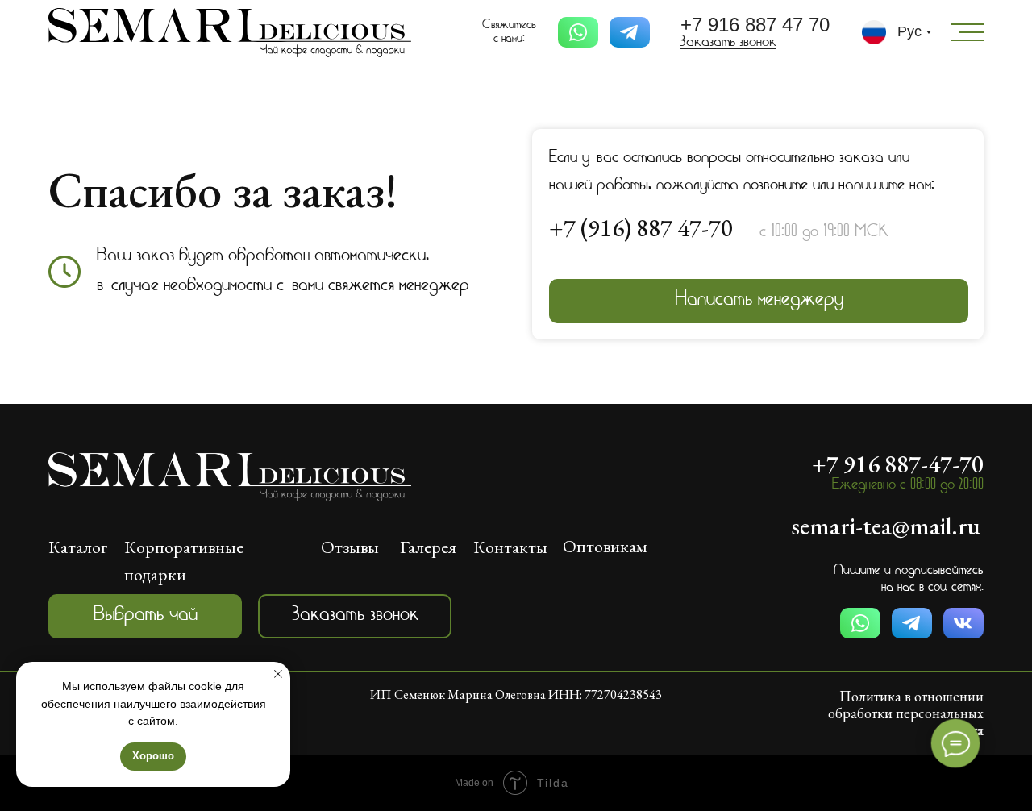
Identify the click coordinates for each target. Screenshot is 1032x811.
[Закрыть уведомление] (278, 674)
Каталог (77, 547)
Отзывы (350, 547)
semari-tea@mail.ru (886, 526)
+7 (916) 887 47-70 (641, 227)
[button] (355, 616)
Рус (909, 31)
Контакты (510, 547)
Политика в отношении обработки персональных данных (906, 713)
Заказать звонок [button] (728, 43)
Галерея (428, 547)
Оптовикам (605, 546)
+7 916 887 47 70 (755, 24)
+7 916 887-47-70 (898, 464)
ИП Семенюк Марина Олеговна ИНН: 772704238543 (516, 694)
